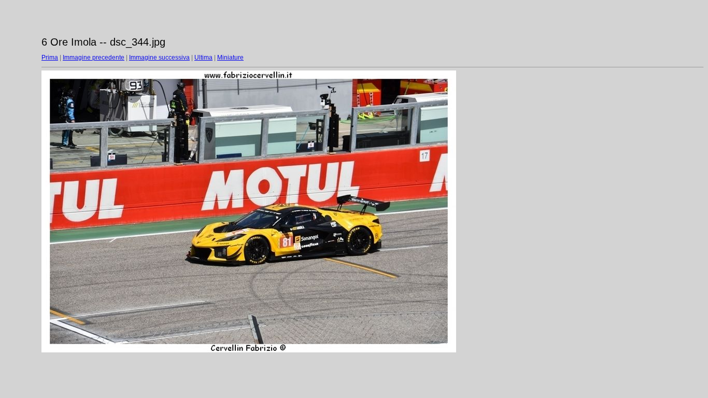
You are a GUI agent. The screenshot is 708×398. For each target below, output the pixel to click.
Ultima (203, 57)
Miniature (230, 57)
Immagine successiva (159, 57)
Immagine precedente (93, 57)
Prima (49, 57)
